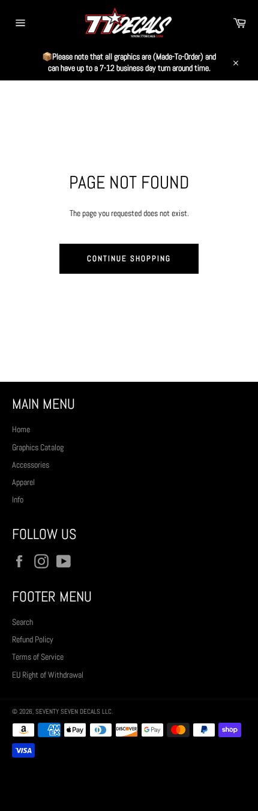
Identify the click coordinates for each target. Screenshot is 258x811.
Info (17, 499)
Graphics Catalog (38, 447)
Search (22, 622)
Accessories (30, 464)
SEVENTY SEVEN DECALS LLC (73, 711)
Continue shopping (128, 258)
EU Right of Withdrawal (47, 674)
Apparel (23, 482)
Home (21, 429)
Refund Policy (32, 639)
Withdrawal (129, 783)
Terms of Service (38, 656)
